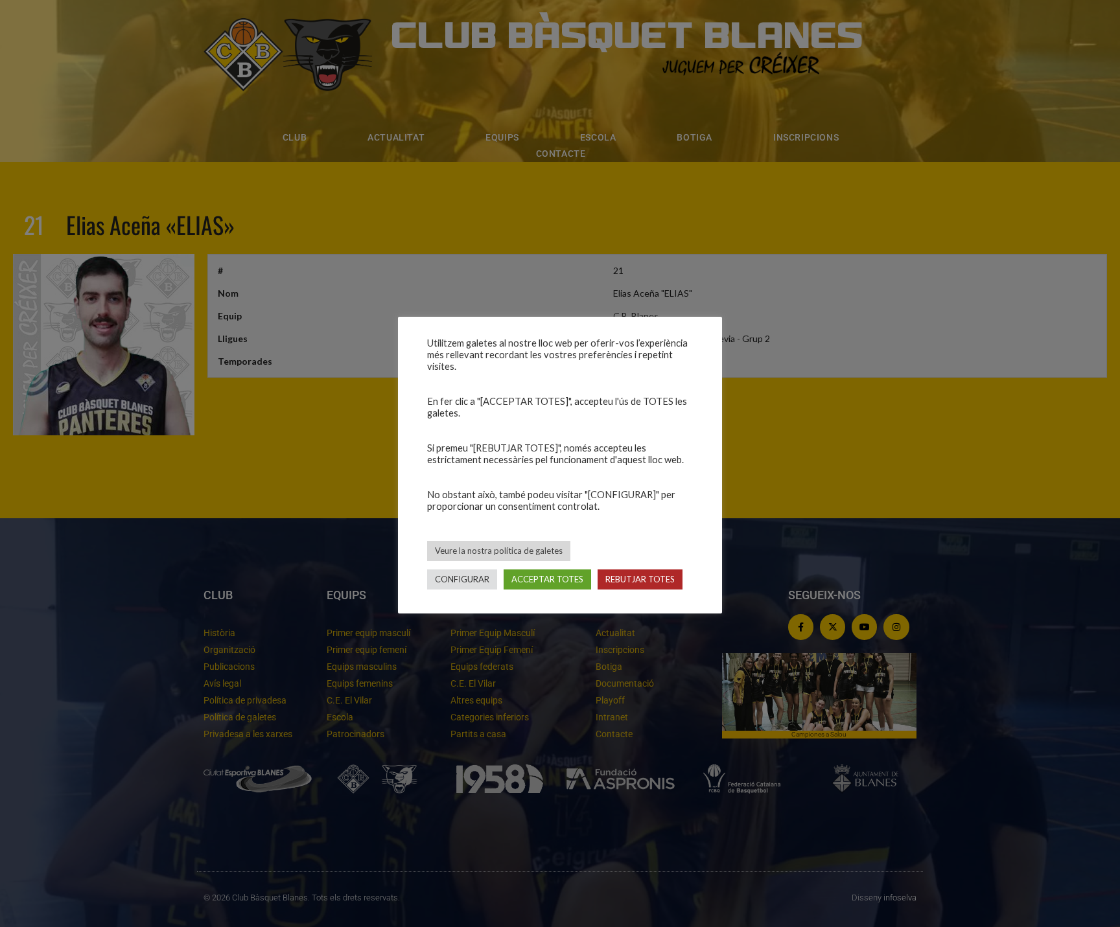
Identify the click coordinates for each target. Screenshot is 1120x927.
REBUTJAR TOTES (640, 579)
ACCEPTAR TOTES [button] (547, 579)
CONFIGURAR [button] (462, 579)
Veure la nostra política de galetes (499, 550)
